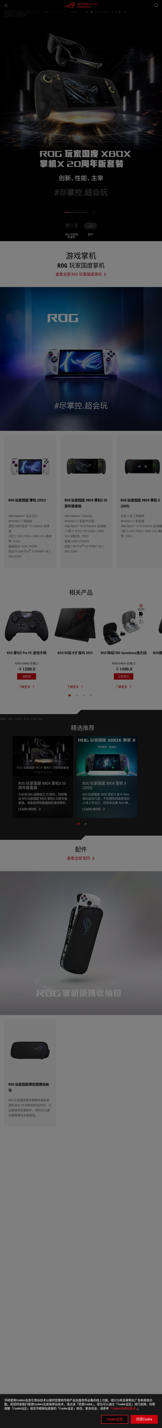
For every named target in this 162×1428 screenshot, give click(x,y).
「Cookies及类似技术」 (123, 1408)
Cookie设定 (115, 1419)
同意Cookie (144, 1419)
